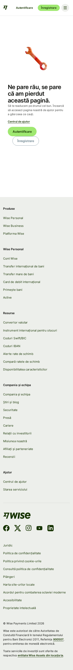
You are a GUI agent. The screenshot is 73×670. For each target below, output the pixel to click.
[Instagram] (29, 528)
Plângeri (9, 577)
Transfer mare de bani (18, 274)
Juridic (8, 545)
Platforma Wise (13, 233)
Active (7, 297)
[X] (17, 528)
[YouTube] (39, 528)
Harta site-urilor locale (19, 584)
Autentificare (24, 7)
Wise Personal (13, 218)
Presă (7, 418)
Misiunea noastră (15, 441)
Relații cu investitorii (17, 433)
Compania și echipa (16, 394)
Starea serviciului (15, 489)
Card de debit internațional (21, 282)
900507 (58, 639)
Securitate (10, 410)
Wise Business (13, 226)
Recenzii (9, 457)
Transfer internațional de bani (23, 266)
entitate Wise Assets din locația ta (40, 655)
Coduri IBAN (11, 346)
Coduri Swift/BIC (14, 338)
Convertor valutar (15, 322)
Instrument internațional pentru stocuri (30, 330)
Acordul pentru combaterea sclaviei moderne (34, 592)
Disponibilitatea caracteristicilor (25, 369)
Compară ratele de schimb (21, 361)
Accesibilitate (12, 600)
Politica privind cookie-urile (22, 561)
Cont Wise (10, 258)
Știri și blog (11, 402)
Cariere (8, 425)
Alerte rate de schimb (18, 354)
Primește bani (12, 290)
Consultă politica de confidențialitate (28, 569)
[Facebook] (6, 528)
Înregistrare (48, 7)
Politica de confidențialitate (22, 553)
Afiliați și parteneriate (18, 449)
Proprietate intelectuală (19, 608)
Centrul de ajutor (19, 121)
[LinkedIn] (50, 528)
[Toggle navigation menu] (65, 8)
